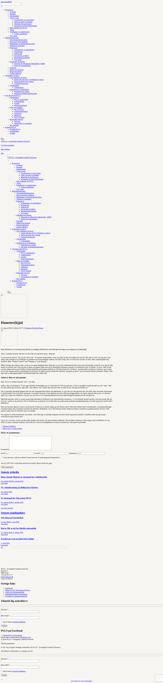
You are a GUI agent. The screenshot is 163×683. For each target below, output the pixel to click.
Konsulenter (18, 52)
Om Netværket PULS (13, 95)
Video (12, 30)
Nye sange (13, 36)
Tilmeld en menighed (17, 46)
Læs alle (7, 508)
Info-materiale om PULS (18, 28)
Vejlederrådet (14, 86)
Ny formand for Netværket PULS (16, 498)
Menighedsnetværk (12, 38)
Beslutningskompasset (22, 58)
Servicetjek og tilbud (21, 56)
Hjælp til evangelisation (22, 66)
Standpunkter (14, 16)
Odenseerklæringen (21, 111)
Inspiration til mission (17, 62)
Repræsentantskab (20, 105)
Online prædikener (20, 34)
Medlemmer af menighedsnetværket (22, 44)
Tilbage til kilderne (9, 426)
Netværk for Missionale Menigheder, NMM (29, 64)
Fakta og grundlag (16, 107)
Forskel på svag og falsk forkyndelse (17, 539)
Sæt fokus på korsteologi (12, 518)
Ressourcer (9, 10)
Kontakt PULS (10, 127)
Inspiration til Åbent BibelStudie (25, 26)
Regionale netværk (16, 119)
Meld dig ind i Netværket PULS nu (17, 590)
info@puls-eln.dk (7, 577)
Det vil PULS (19, 109)
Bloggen (13, 14)
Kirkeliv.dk (18, 54)
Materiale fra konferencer (23, 24)
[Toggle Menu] (2, 6)
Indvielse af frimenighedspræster (25, 93)
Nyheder (13, 12)
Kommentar (5, 449)
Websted (72, 453)
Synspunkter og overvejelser (24, 20)
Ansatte (17, 103)
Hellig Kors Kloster (17, 70)
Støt (2, 153)
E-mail (37, 453)
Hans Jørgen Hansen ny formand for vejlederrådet (24, 477)
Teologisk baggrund (21, 84)
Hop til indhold (6, 2)
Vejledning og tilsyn (12, 76)
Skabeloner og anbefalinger (19, 89)
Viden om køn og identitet (23, 22)
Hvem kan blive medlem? (19, 42)
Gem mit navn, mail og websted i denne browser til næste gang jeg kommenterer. (32, 457)
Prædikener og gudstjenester (19, 32)
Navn (3, 453)
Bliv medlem (14, 125)
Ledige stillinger (15, 74)
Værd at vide (14, 18)
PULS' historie (19, 117)
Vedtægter (17, 113)
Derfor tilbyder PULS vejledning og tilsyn (29, 80)
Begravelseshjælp (16, 72)
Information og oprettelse (23, 123)
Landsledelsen (19, 101)
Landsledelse (14, 131)
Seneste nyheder (10, 472)
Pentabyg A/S (26, 637)
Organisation (14, 97)
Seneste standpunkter (13, 512)
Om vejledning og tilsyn (18, 78)
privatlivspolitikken (19, 622)
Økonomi (17, 115)
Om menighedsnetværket (18, 40)
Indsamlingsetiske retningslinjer (16, 594)
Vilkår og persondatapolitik (14, 592)
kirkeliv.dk (9, 588)
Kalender (13, 68)
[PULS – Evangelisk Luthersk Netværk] (22, 158)
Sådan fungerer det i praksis (24, 82)
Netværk (17, 121)
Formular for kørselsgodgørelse (16, 596)
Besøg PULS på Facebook (12, 635)
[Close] (2, 137)
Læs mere (4, 483)
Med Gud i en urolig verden (12, 428)
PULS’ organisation (21, 99)
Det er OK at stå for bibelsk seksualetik (18, 528)
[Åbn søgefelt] (2, 139)
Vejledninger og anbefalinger (24, 50)
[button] (2, 642)
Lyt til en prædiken (7, 145)
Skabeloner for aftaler (21, 91)
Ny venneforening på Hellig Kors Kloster (19, 487)
